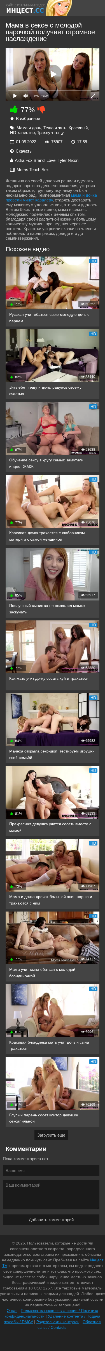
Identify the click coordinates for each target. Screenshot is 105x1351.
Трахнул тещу (50, 132)
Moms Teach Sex (33, 169)
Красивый (78, 127)
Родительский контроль (57, 1322)
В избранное (28, 118)
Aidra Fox (23, 160)
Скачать (24, 151)
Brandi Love (44, 160)
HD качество (22, 132)
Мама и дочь (29, 127)
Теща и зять (54, 127)
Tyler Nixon (68, 160)
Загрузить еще (51, 1135)
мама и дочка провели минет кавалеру (51, 197)
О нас (12, 1310)
